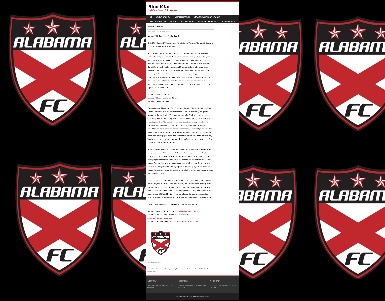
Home (150, 17)
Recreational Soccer (228, 21)
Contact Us (173, 21)
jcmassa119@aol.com (190, 221)
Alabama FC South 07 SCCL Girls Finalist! (200, 269)
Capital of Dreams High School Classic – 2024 (207, 17)
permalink (158, 262)
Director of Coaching (187, 21)
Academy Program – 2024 (163, 17)
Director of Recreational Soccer (208, 21)
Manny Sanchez (166, 31)
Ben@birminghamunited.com (187, 211)
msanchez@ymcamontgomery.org (159, 218)
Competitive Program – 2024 (157, 21)
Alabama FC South (159, 6)
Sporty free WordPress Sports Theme (186, 296)
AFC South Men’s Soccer (182, 17)
